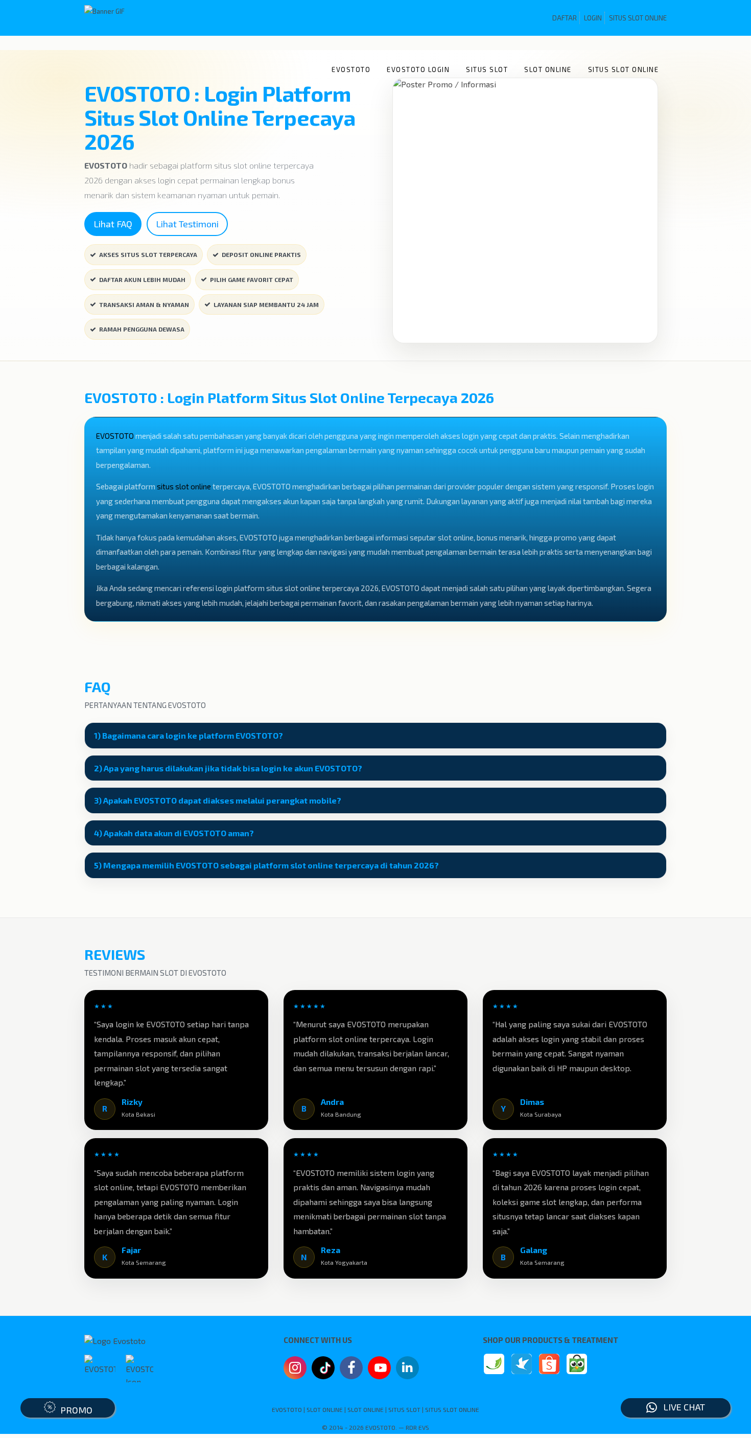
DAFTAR (564, 18)
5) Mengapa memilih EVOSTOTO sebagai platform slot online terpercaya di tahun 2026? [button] (266, 865)
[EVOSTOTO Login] (494, 1364)
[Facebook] (351, 1369)
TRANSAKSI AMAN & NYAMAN (144, 304)
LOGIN (593, 18)
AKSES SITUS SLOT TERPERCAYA (148, 254)
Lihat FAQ (112, 223)
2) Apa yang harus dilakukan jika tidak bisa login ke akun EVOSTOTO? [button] (228, 768)
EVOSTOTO (351, 69)
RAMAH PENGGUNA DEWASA (141, 329)
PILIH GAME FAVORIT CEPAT (251, 279)
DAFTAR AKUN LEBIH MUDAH (142, 279)
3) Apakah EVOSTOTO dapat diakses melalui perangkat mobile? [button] (217, 800)
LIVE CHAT (681, 1406)
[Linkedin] (407, 1367)
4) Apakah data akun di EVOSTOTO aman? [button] (174, 833)
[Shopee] (549, 1364)
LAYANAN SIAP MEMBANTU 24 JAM (266, 304)
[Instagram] (295, 1369)
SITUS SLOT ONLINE (638, 18)
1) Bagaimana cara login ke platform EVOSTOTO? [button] (188, 735)
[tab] (375, 735)
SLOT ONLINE (548, 69)
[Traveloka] (521, 1364)
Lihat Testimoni (187, 223)
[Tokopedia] (577, 1364)
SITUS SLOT (487, 69)
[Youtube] (379, 1370)
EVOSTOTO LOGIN (418, 69)
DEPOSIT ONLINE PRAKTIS (261, 254)
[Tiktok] (323, 1371)
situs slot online (184, 486)
